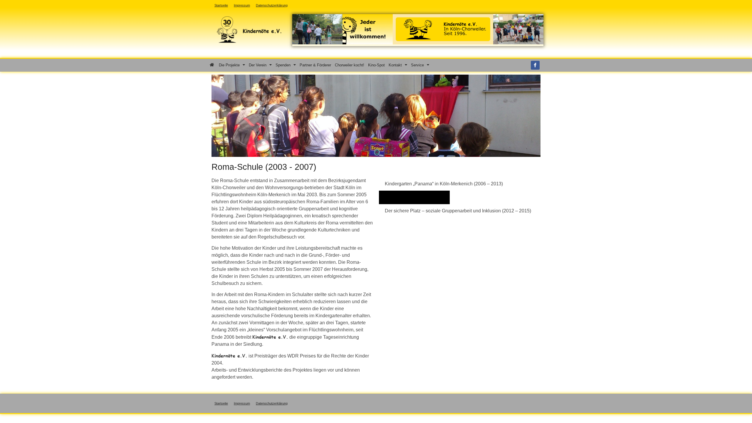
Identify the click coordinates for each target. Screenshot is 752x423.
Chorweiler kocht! (349, 65)
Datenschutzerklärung (272, 403)
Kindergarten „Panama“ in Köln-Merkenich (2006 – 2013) (444, 183)
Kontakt (395, 65)
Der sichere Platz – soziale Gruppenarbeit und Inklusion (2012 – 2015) (458, 210)
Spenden (283, 65)
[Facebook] (535, 65)
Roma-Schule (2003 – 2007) (414, 197)
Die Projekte (229, 65)
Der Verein (257, 65)
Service (417, 65)
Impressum (242, 403)
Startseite (221, 403)
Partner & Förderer (315, 65)
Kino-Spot (376, 65)
